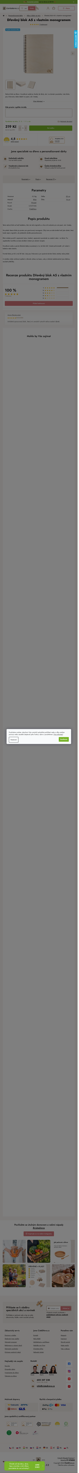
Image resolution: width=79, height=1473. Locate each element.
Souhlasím (63, 739)
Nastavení (14, 740)
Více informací (58, 734)
